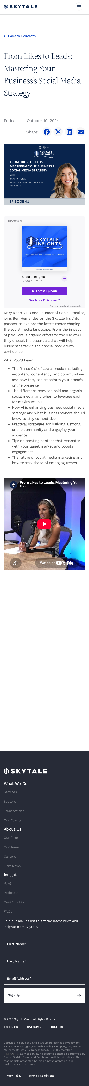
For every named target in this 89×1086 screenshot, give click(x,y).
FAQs (8, 911)
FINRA (8, 1053)
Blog (7, 883)
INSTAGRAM (33, 1027)
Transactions (14, 811)
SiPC (16, 1053)
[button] (79, 7)
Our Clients (13, 820)
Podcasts (11, 893)
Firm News (12, 866)
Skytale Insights (65, 318)
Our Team (11, 847)
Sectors (10, 801)
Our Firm (11, 838)
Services (10, 792)
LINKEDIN (56, 1027)
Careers (10, 856)
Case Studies (14, 902)
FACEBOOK (11, 1027)
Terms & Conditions (41, 1075)
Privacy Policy (12, 1075)
